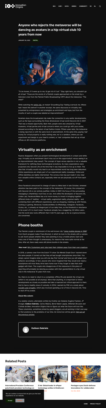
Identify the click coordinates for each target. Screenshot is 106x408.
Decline (19, 400)
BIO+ (54, 6)
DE (91, 6)
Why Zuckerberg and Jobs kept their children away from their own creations (57, 247)
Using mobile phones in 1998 (75, 231)
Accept (10, 400)
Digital (35, 40)
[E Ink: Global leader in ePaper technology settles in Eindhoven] (53, 373)
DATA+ (67, 6)
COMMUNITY (83, 6)
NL (95, 6)
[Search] (100, 6)
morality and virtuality (27, 288)
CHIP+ (60, 6)
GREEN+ (74, 6)
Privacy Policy (95, 404)
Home (86, 404)
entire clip (38, 105)
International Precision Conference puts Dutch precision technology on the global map (19, 387)
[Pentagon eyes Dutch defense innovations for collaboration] (86, 373)
